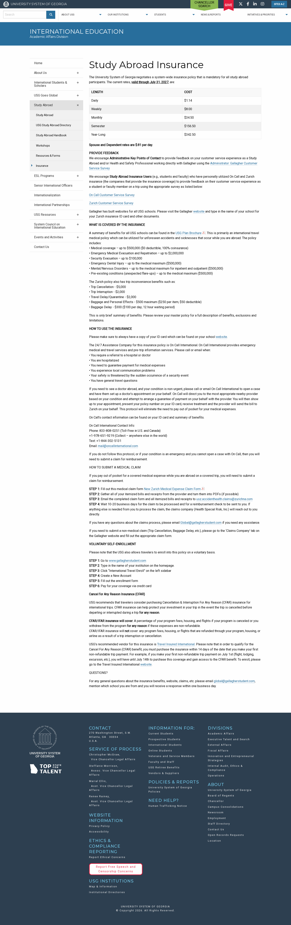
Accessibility (99, 831)
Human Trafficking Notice (167, 805)
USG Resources (45, 214)
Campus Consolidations (226, 806)
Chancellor (216, 801)
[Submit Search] (50, 15)
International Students (165, 744)
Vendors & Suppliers (163, 773)
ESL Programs (44, 176)
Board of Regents (221, 795)
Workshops (43, 145)
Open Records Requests (226, 834)
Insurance (42, 165)
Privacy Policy (99, 826)
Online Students (160, 750)
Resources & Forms (48, 155)
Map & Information (103, 886)
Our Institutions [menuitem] (118, 14)
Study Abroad (43, 105)
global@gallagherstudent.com (234, 681)
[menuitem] (56, 63)
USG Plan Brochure (189, 233)
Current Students (161, 733)
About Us (40, 73)
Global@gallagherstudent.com (201, 522)
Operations (216, 775)
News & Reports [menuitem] (211, 14)
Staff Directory (219, 823)
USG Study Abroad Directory (53, 125)
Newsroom (216, 812)
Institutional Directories (107, 892)
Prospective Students (164, 739)
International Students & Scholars (50, 84)
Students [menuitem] (160, 14)
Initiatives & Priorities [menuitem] (261, 14)
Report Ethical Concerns (107, 857)
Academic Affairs (221, 733)
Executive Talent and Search (229, 739)
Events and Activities (48, 237)
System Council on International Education (49, 225)
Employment (217, 818)
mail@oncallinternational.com (118, 446)
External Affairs (220, 744)
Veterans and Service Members (171, 756)
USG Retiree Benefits (164, 767)
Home (38, 63)
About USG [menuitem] (67, 14)
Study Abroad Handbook (51, 135)
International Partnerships (52, 205)
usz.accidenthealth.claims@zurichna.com (224, 499)
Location (214, 840)
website (198, 211)
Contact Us (41, 247)
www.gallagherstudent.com (127, 561)
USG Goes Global (46, 95)
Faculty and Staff (161, 761)
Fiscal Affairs (218, 750)
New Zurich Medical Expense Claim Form (172, 489)
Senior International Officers (53, 185)
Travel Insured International (176, 644)
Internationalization (47, 195)
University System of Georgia (230, 790)
